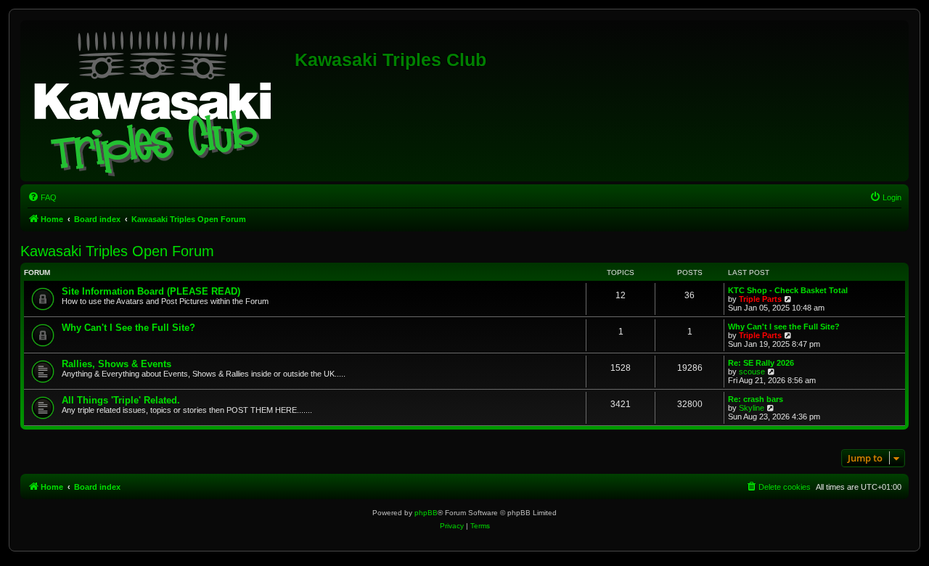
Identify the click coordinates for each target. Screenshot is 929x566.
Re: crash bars (755, 399)
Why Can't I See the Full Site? (128, 327)
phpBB (426, 513)
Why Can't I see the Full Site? (784, 326)
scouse (752, 371)
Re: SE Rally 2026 (761, 362)
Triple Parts (760, 299)
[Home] (159, 101)
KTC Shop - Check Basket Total (788, 290)
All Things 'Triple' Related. (121, 400)
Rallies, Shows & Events (116, 363)
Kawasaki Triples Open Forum (117, 251)
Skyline (751, 407)
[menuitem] (42, 197)
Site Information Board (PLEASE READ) (151, 291)
